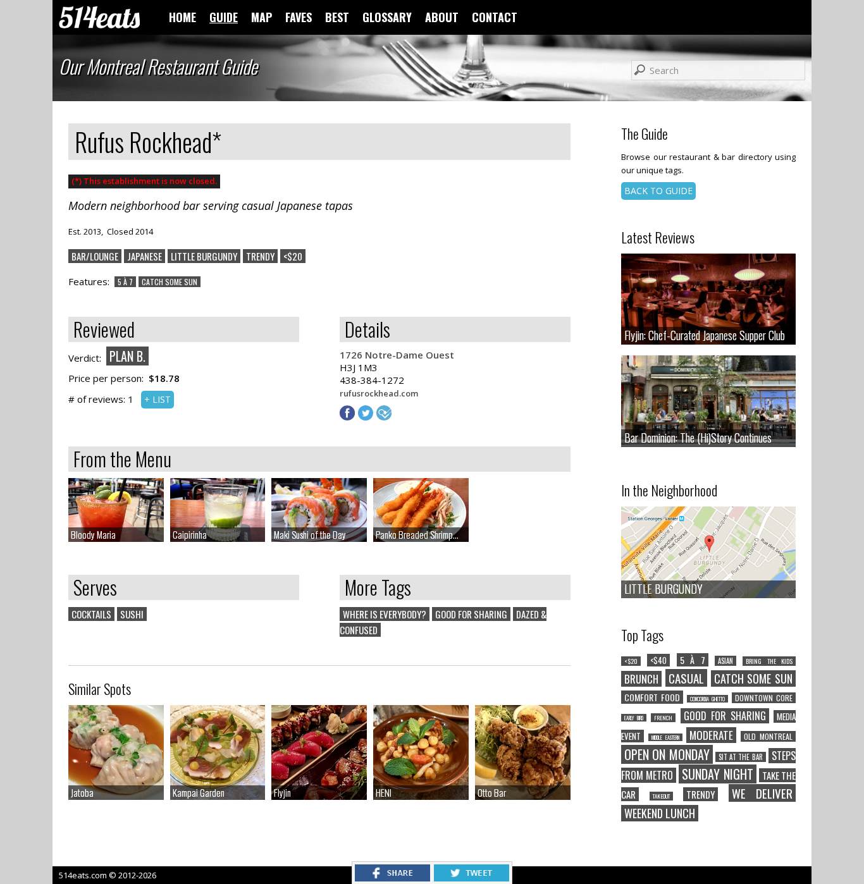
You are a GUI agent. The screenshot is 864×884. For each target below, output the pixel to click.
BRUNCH (641, 679)
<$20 (292, 256)
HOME (182, 17)
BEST (337, 17)
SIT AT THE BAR (741, 757)
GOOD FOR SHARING (471, 614)
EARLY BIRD (633, 717)
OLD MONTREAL (768, 736)
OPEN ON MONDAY (667, 754)
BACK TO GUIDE (658, 191)
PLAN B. (127, 356)
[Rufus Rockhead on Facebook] (349, 416)
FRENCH (663, 717)
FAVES (298, 17)
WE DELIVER (762, 793)
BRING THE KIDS (769, 661)
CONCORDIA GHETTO (707, 699)
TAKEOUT (661, 796)
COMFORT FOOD (652, 697)
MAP (261, 17)
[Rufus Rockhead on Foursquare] (385, 416)
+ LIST (157, 399)
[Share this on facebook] (392, 877)
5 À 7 (125, 281)
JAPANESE (144, 256)
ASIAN (725, 661)
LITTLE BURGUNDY (204, 256)
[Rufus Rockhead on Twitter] (367, 416)
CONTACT (494, 17)
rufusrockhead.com (379, 393)
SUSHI (132, 614)
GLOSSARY (387, 17)
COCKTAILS (91, 614)
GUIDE (223, 17)
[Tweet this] (471, 877)
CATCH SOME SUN (169, 281)
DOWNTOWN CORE (764, 697)
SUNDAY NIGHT (717, 773)
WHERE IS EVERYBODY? (384, 614)
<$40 (658, 660)
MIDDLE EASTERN (665, 737)
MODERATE (711, 735)
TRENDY (260, 256)
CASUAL (686, 678)
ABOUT (442, 17)
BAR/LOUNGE (94, 256)
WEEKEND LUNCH (659, 813)
